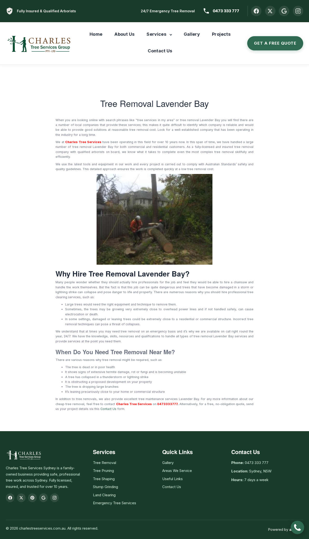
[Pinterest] (32, 497)
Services (156, 34)
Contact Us (160, 50)
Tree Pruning (103, 470)
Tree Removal (104, 462)
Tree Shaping (104, 479)
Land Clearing (104, 495)
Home (96, 34)
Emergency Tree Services (114, 503)
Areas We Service (177, 470)
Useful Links (172, 479)
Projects (221, 34)
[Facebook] (256, 11)
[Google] (284, 11)
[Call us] (297, 527)
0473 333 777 (226, 10)
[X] (270, 11)
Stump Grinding (105, 486)
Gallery (192, 34)
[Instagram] (298, 11)
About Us (124, 34)
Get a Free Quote (275, 43)
